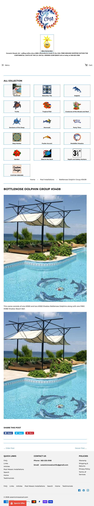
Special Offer (19, 503)
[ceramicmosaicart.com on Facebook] (79, 491)
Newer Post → (81, 448)
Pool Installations (47, 179)
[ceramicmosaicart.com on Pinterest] (83, 491)
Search (6, 472)
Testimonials (9, 478)
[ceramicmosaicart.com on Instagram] (88, 491)
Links (6, 463)
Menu (7, 65)
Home (32, 179)
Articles (7, 466)
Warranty (82, 460)
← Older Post (9, 448)
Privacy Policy (84, 469)
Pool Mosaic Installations (14, 469)
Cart (90, 65)
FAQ (5, 460)
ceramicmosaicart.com (19, 497)
